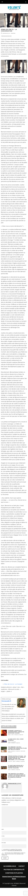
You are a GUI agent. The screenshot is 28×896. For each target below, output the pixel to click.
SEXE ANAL (23, 751)
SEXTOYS (10, 752)
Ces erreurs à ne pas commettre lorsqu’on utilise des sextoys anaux (17, 748)
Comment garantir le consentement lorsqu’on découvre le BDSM (16, 732)
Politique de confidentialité (14, 869)
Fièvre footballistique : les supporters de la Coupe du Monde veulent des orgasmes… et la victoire (17, 758)
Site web (4, 842)
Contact (21, 866)
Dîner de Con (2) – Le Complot (13, 684)
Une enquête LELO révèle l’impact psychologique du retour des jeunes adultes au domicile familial (16, 775)
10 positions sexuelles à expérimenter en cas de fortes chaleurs (16, 766)
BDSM (9, 734)
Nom (3, 829)
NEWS (9, 779)
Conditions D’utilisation (14, 873)
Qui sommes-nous (9, 866)
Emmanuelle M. (6, 33)
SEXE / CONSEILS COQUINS (17, 734)
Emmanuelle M (6, 701)
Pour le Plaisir (12, 741)
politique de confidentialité (15, 850)
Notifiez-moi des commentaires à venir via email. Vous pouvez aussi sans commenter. (13, 854)
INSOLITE (10, 761)
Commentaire (5, 804)
